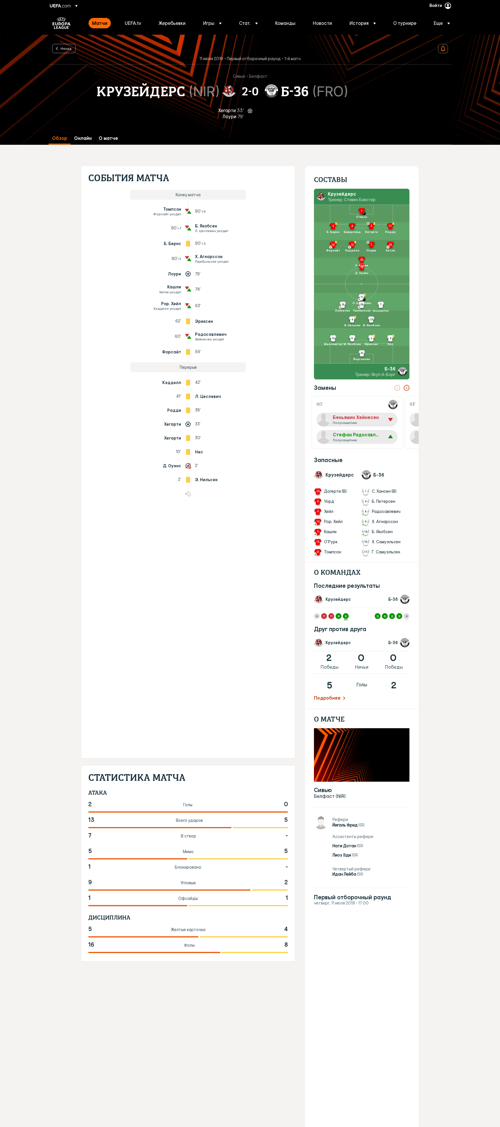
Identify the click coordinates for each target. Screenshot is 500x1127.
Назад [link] (66, 48)
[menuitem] (101, 23)
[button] (212, 23)
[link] (99, 23)
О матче (108, 138)
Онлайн (83, 138)
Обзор (59, 138)
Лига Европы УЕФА (61, 23)
